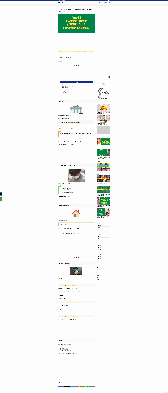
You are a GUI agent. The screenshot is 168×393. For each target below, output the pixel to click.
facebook (64, 90)
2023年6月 (99, 260)
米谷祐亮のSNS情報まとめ (66, 89)
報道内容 (63, 84)
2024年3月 (99, 243)
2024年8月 (99, 234)
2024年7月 (99, 236)
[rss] (108, 0)
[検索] (109, 0)
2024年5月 (99, 240)
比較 (99, 277)
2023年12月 (99, 249)
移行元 (99, 279)
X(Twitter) (64, 91)
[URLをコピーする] (92, 386)
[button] (61, 386)
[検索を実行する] (109, 77)
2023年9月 (99, 254)
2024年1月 (99, 247)
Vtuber (99, 270)
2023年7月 (99, 258)
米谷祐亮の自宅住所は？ (65, 87)
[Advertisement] (76, 41)
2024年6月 (99, 238)
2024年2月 (99, 245)
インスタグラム (65, 92)
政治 (59, 11)
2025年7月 (99, 225)
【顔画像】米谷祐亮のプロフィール (67, 86)
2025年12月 (99, 223)
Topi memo (60, 2)
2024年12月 (99, 227)
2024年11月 (99, 229)
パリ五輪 (100, 273)
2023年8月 (99, 256)
